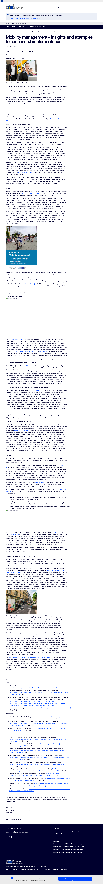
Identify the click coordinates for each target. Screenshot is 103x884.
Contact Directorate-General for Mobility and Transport (66, 831)
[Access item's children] (16, 27)
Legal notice (56, 869)
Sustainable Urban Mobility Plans (36, 26)
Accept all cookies (65, 879)
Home (7, 26)
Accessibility (64, 869)
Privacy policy (47, 869)
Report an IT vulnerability (12, 869)
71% (17, 113)
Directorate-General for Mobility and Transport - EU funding (68, 849)
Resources (21, 26)
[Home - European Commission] (17, 7)
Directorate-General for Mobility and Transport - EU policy (67, 852)
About (13, 26)
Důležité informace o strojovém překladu (30, 18)
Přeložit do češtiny (14, 18)
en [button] (61, 7)
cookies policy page (35, 878)
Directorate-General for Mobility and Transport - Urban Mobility (68, 846)
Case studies (21, 31)
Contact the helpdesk (58, 833)
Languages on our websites (28, 869)
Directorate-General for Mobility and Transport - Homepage (68, 844)
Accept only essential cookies (82, 879)
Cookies (39, 869)
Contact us (43, 866)
